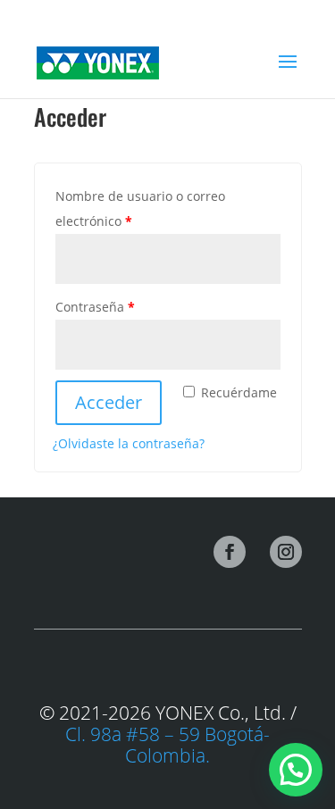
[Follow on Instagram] (286, 552)
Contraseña (128, 306)
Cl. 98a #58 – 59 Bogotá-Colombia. (167, 744)
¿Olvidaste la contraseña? (129, 443)
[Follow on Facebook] (230, 552)
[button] (295, 769)
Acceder (108, 402)
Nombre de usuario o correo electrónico (140, 208)
